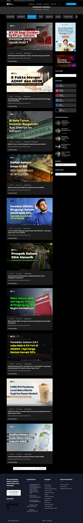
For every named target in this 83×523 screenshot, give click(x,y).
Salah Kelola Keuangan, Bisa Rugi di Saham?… (24, 0)
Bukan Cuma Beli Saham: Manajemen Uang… (66, 153)
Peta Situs (49, 520)
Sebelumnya (17, 468)
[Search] (75, 74)
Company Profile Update (50, 488)
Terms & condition (64, 484)
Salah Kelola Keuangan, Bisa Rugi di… (65, 138)
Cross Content (48, 490)
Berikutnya (42, 468)
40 (36, 468)
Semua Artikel (10, 16)
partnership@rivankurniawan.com (38, 501)
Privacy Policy (63, 486)
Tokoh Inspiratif (48, 506)
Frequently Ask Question (66, 488)
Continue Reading (12, 61)
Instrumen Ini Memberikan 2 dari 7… (66, 130)
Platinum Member (71, 4)
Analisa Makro (21, 16)
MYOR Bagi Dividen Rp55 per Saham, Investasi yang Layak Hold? (29, 55)
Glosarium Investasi (49, 492)
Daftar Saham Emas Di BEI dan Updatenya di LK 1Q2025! (26, 187)
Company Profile (68, 16)
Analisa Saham (31, 16)
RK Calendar (47, 502)
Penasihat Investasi (49, 496)
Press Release (48, 498)
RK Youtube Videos (49, 504)
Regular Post (49, 16)
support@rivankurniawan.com (37, 497)
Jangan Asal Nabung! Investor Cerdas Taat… (65, 122)
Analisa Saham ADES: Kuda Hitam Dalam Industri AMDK (26, 457)
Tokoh (40, 16)
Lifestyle (58, 16)
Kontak (44, 520)
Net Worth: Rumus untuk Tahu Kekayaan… (65, 146)
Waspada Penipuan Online (51, 508)
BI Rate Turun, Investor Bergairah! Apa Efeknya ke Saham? (27, 144)
